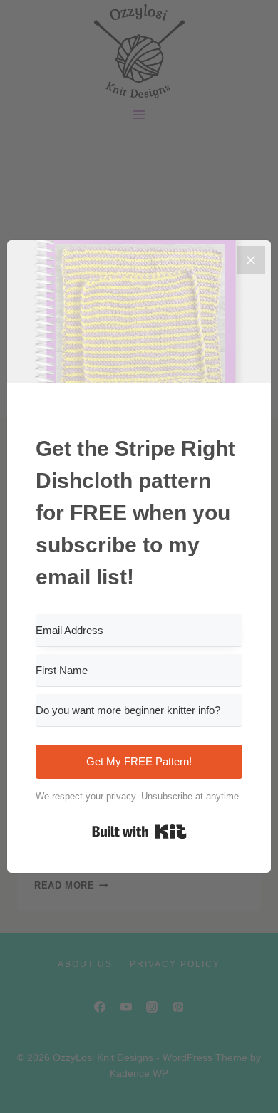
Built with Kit (139, 831)
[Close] (251, 260)
